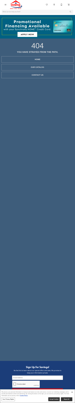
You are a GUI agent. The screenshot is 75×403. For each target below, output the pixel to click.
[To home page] (16, 4)
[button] (5, 4)
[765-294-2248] (61, 4)
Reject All (66, 399)
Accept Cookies (54, 399)
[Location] (54, 4)
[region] (37, 396)
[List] (47, 4)
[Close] (72, 392)
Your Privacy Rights (8, 399)
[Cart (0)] (69, 4)
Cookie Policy (24, 395)
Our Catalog (37, 67)
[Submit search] (70, 11)
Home (37, 59)
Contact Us (37, 75)
